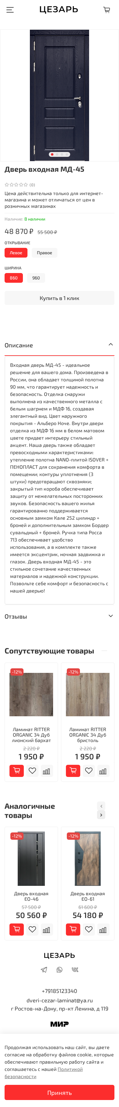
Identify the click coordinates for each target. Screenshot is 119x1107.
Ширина (13, 268)
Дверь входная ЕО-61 (87, 896)
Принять (59, 1092)
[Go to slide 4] (67, 154)
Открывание (17, 243)
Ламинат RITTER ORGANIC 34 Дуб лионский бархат (31, 734)
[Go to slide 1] (52, 154)
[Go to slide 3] (62, 154)
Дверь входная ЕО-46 (31, 896)
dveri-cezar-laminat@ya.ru (60, 1000)
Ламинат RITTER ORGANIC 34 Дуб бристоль (87, 734)
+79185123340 (59, 990)
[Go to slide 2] (57, 154)
